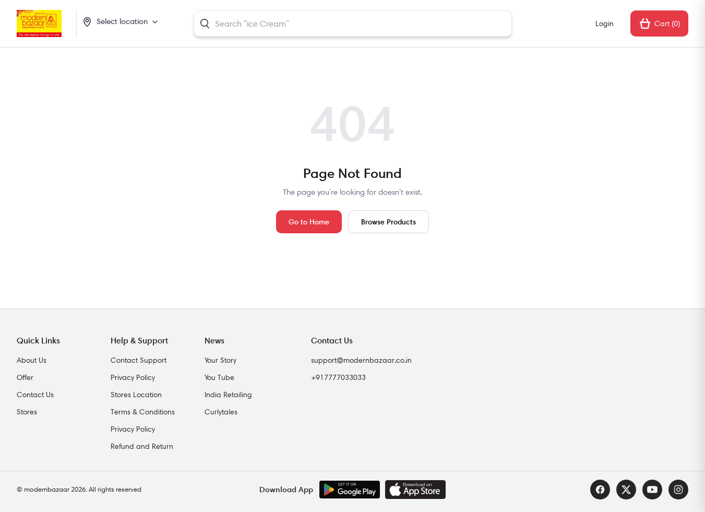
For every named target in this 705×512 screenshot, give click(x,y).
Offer (25, 377)
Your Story (220, 360)
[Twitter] (626, 489)
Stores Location (136, 394)
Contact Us (35, 394)
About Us (31, 360)
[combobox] (352, 23)
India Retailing (228, 394)
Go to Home (309, 221)
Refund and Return (142, 446)
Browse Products (388, 221)
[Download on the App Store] (415, 489)
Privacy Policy (133, 377)
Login (604, 23)
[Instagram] (678, 489)
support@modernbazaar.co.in (361, 360)
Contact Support (138, 360)
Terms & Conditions (143, 411)
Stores (27, 411)
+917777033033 (338, 377)
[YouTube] (652, 489)
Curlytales (221, 411)
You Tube (219, 377)
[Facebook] (600, 489)
